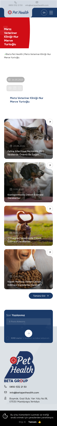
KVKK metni (16, 338)
